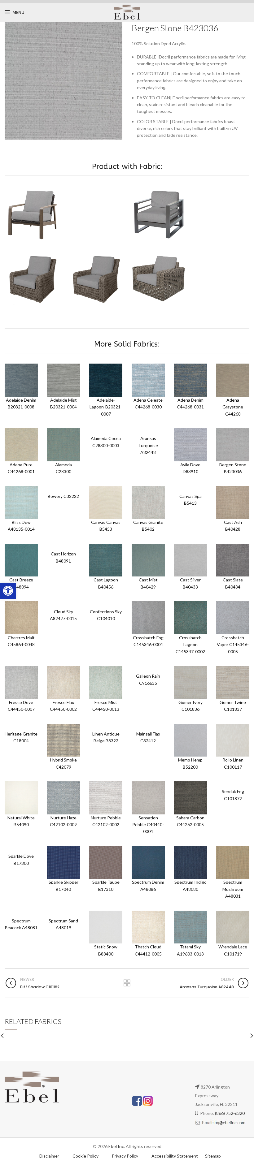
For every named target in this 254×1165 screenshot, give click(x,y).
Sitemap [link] (213, 1156)
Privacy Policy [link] (125, 1156)
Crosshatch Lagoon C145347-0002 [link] (190, 644)
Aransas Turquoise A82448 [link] (148, 445)
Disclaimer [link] (49, 1156)
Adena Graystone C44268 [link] (232, 406)
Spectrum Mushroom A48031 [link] (232, 889)
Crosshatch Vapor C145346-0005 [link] (233, 644)
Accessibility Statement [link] (174, 1156)
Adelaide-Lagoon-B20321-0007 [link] (106, 406)
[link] (8, 591)
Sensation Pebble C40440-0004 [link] (148, 824)
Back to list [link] (127, 983)
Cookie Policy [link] (85, 1156)
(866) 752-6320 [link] (230, 1113)
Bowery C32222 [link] (63, 496)
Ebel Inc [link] (116, 1146)
